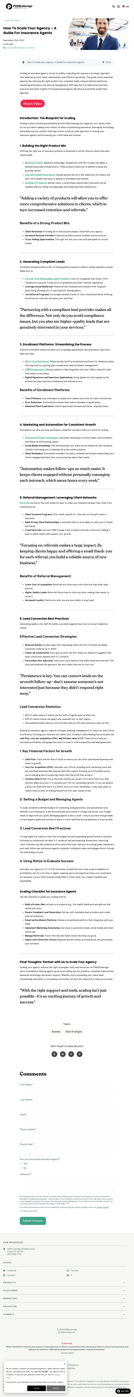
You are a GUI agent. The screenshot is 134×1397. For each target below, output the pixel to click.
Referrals (25, 503)
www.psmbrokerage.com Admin (20, 48)
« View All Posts (11, 20)
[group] (67, 62)
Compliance (74, 1365)
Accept (36, 1388)
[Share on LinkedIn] (63, 1054)
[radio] (67, 1163)
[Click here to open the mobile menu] (118, 6)
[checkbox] (67, 1165)
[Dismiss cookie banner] (64, 1364)
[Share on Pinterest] (79, 1054)
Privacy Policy (103, 1207)
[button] (113, 6)
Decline (56, 1388)
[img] (103, 62)
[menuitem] (33, 1271)
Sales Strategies (73, 1031)
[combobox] (125, 6)
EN (127, 6)
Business (56, 1031)
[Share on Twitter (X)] (71, 1054)
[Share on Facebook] (54, 1054)
